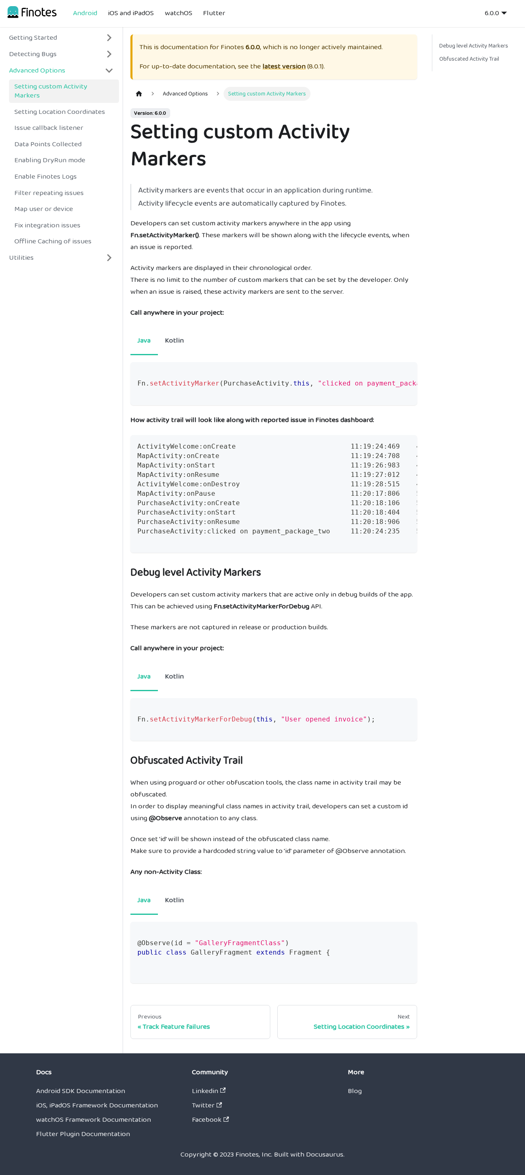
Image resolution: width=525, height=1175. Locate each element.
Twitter (203, 1105)
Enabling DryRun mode (49, 160)
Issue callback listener (48, 128)
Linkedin (205, 1091)
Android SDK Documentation (80, 1091)
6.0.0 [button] (492, 13)
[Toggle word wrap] (389, 373)
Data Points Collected (48, 144)
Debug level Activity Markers (473, 45)
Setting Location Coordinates (59, 112)
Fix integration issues (47, 225)
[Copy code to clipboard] (406, 373)
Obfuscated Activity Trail (469, 59)
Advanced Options (37, 70)
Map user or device (43, 209)
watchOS (178, 13)
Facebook (206, 1119)
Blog (355, 1091)
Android (85, 13)
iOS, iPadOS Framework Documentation (97, 1105)
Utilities (21, 257)
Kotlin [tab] (174, 340)
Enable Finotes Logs (45, 176)
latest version (284, 66)
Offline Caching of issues (52, 241)
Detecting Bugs (33, 54)
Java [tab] (144, 340)
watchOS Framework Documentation (93, 1119)
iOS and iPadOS (131, 13)
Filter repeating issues (49, 192)
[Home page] (139, 94)
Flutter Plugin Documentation (83, 1134)
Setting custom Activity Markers (50, 91)
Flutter (214, 13)
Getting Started (33, 37)
